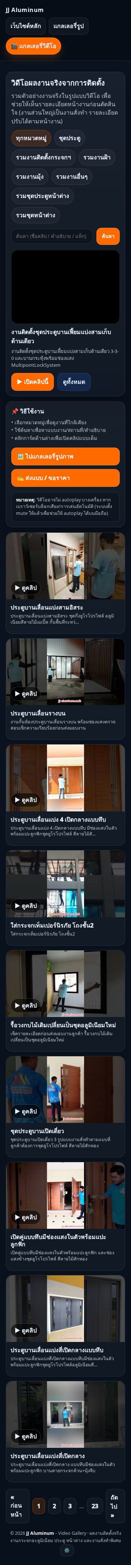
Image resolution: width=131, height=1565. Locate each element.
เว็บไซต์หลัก (26, 26)
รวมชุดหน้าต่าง (35, 215)
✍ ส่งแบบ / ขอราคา (43, 478)
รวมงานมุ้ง (30, 176)
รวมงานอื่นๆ (72, 176)
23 (95, 1506)
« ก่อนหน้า (16, 1505)
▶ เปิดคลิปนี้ (32, 382)
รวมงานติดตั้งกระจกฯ (43, 157)
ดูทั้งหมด (74, 382)
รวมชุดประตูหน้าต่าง (42, 196)
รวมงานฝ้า (97, 157)
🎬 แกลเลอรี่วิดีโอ (33, 46)
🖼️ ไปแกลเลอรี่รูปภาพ (45, 456)
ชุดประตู (69, 138)
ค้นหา (108, 236)
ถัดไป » (114, 1506)
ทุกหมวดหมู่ (31, 138)
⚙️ (67, 1550)
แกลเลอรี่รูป (68, 26)
